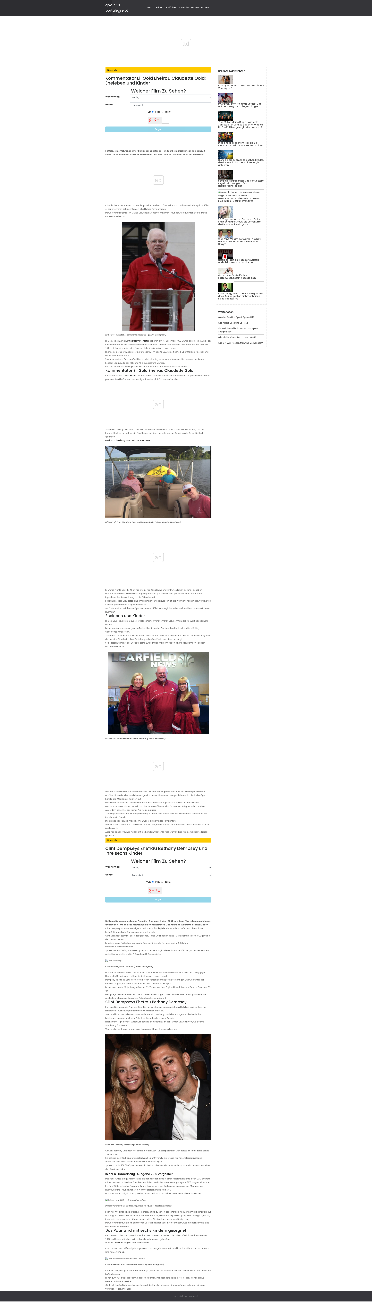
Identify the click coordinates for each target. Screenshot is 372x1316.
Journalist (184, 7)
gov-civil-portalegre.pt (186, 1296)
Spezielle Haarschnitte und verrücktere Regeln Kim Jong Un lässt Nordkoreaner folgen (241, 183)
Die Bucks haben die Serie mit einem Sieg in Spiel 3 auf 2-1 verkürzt (239, 200)
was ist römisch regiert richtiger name (127, 1242)
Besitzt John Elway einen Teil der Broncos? (127, 440)
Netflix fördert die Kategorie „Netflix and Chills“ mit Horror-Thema (238, 261)
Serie (167, 111)
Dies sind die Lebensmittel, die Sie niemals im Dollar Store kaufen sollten (240, 144)
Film (158, 111)
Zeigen (158, 129)
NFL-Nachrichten (200, 7)
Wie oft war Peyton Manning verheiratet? (240, 342)
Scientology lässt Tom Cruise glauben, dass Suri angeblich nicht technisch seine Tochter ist (241, 296)
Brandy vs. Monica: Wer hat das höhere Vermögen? (241, 87)
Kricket (159, 7)
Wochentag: (112, 96)
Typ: (149, 111)
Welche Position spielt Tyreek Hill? (236, 317)
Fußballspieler (158, 928)
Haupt (150, 7)
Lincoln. (121, 1251)
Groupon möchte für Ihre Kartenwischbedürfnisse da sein (237, 277)
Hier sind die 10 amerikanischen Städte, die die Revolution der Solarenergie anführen (241, 162)
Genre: (109, 104)
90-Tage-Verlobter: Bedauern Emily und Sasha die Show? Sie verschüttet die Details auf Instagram (240, 222)
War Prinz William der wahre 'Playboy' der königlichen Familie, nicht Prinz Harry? (239, 241)
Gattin (132, 375)
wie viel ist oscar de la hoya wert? (237, 337)
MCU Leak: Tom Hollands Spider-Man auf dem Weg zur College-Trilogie (240, 105)
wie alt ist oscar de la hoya (233, 322)
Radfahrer (171, 7)
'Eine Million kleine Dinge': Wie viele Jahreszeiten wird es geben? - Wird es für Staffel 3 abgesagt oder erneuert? (240, 124)
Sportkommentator (139, 340)
